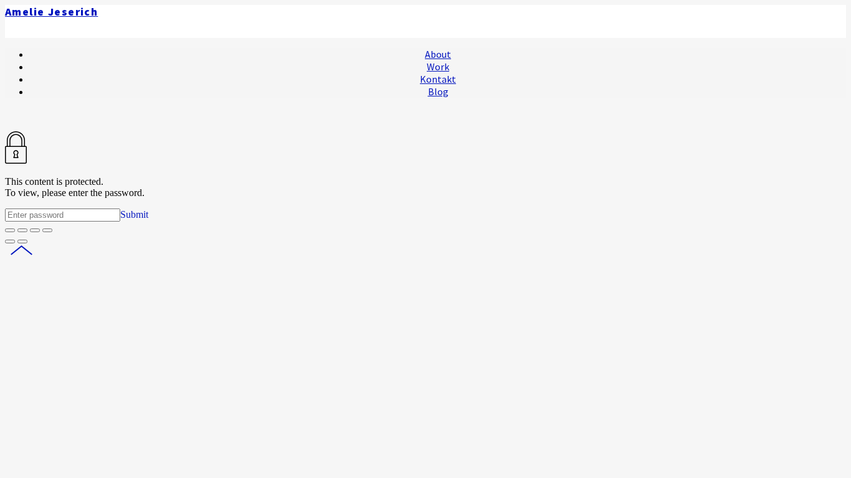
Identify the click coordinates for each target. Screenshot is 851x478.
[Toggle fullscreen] (35, 230)
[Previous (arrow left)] (10, 241)
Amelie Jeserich (51, 12)
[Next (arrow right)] (22, 241)
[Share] (22, 230)
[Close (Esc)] (10, 230)
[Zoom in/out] (47, 230)
